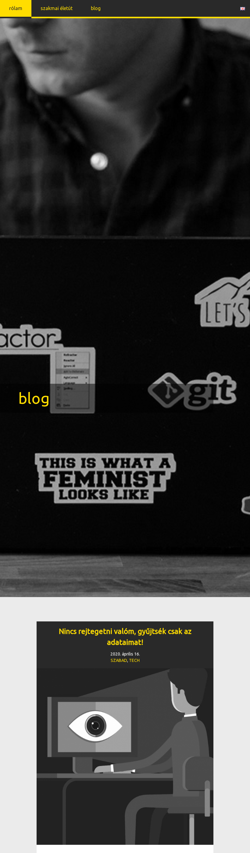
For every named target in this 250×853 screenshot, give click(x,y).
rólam (15, 8)
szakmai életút (57, 8)
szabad (119, 660)
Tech (134, 660)
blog (96, 8)
